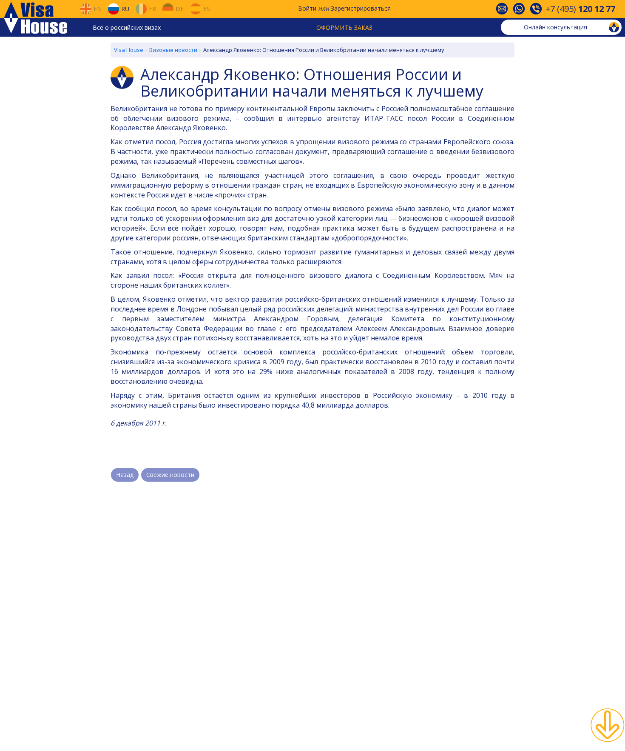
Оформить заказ (344, 27)
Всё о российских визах (127, 27)
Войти (307, 8)
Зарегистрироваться (361, 8)
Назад (125, 475)
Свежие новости (170, 475)
